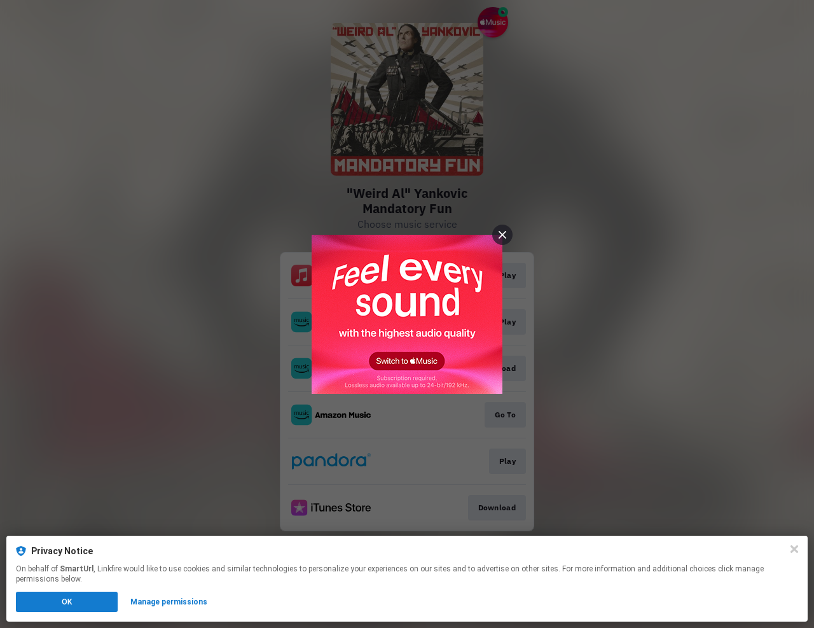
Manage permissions (168, 601)
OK (67, 601)
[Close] (794, 549)
